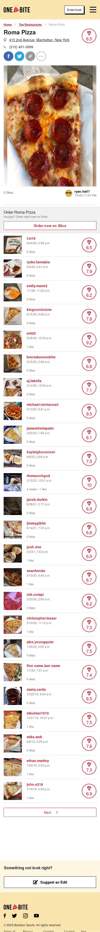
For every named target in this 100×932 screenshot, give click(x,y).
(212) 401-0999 (21, 46)
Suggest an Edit (53, 882)
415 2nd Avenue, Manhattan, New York (39, 39)
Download (74, 10)
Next (47, 812)
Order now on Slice (50, 225)
